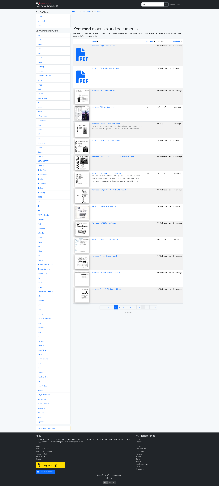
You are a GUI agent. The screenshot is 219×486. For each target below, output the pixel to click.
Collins (40, 94)
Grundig (41, 166)
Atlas (39, 53)
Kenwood (41, 21)
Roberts (40, 314)
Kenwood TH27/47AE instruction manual (107, 173)
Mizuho (40, 260)
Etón (39, 134)
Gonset (40, 157)
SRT (39, 368)
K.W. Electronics (43, 215)
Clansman (41, 80)
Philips (40, 278)
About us (39, 446)
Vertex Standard (43, 404)
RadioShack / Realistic (46, 291)
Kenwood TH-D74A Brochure (102, 107)
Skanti (40, 354)
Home (76, 11)
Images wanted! (41, 454)
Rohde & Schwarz (44, 318)
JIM (39, 206)
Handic (40, 179)
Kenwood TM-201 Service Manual (104, 256)
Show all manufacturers (46, 428)
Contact (38, 459)
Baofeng (41, 67)
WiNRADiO (42, 408)
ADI (39, 35)
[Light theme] (110, 482)
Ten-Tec (40, 390)
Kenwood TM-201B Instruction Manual (106, 273)
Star (39, 381)
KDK (39, 224)
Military (40, 251)
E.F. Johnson (42, 116)
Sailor (40, 323)
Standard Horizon (44, 377)
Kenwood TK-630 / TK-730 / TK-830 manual (109, 190)
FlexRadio (41, 143)
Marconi (40, 242)
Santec (40, 332)
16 (147, 307)
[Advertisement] (128, 19)
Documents (86, 11)
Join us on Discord (46, 472)
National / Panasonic (45, 264)
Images (138, 456)
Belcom (40, 71)
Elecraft (40, 130)
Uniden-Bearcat (43, 399)
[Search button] (166, 4)
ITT (39, 202)
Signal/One (42, 350)
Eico (39, 125)
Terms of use (40, 456)
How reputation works (44, 451)
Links (138, 467)
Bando (40, 62)
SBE (39, 336)
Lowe (40, 237)
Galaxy (40, 148)
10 (139, 307)
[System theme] (105, 482)
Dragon (40, 107)
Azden (40, 58)
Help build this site (42, 449)
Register (179, 4)
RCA (39, 296)
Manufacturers (141, 449)
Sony (39, 363)
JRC (39, 210)
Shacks (138, 461)
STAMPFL (41, 372)
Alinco (40, 44)
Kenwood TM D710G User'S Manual (105, 239)
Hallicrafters (42, 170)
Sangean (41, 327)
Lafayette (41, 233)
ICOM (40, 16)
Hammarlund (42, 175)
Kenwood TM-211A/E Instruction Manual (107, 289)
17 (151, 307)
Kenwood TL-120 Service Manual (104, 206)
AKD (39, 40)
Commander (42, 98)
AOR (39, 49)
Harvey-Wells (42, 184)
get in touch (78, 442)
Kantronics (41, 219)
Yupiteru (41, 422)
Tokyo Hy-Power (44, 395)
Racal (40, 287)
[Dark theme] (114, 482)
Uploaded (176, 41)
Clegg (40, 85)
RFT (39, 305)
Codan (40, 89)
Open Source (42, 273)
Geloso (40, 152)
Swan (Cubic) (42, 386)
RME (39, 309)
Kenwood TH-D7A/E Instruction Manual (106, 124)
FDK (39, 139)
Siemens (41, 345)
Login (172, 4)
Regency (41, 300)
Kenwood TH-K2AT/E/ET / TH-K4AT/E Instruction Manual (113, 157)
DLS (39, 103)
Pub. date (149, 41)
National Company (44, 269)
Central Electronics (44, 76)
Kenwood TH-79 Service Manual (104, 91)
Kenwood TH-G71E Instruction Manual (106, 140)
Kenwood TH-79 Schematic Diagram (105, 68)
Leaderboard (141, 464)
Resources (140, 469)
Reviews (139, 454)
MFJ (39, 247)
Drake (40, 112)
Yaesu (40, 25)
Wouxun (41, 413)
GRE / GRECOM (44, 161)
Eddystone (42, 121)
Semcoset (41, 341)
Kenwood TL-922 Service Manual (104, 223)
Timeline (139, 459)
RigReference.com (115, 475)
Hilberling (41, 193)
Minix (39, 255)
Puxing (40, 282)
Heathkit (40, 188)
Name (94, 41)
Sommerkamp (43, 359)
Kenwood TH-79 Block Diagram (103, 46)
